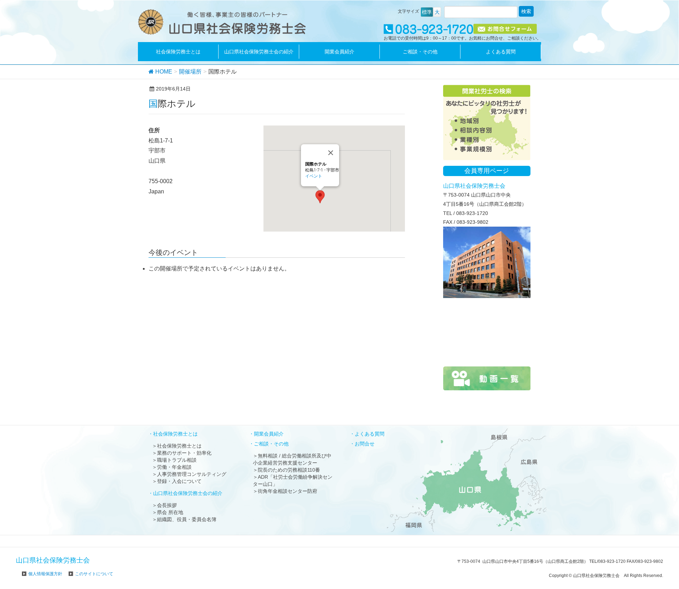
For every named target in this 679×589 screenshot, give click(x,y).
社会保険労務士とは (179, 446)
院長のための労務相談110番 (289, 470)
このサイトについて (94, 573)
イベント (313, 176)
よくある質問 (369, 434)
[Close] (330, 152)
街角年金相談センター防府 (287, 491)
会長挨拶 (167, 505)
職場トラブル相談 (177, 460)
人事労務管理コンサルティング (191, 474)
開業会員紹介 (269, 434)
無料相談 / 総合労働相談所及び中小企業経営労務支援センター (292, 459)
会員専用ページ (486, 170)
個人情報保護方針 (45, 573)
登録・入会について (179, 481)
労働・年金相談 (174, 467)
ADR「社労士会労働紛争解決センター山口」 (292, 480)
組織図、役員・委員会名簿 (186, 519)
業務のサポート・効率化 (184, 453)
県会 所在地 (170, 512)
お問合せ (365, 444)
